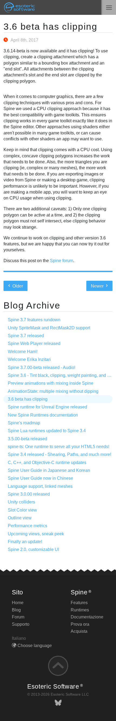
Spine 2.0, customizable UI (33, 549)
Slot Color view (22, 510)
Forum (18, 617)
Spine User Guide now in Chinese (40, 478)
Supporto (20, 624)
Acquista (79, 631)
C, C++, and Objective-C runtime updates (47, 462)
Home (17, 602)
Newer (98, 286)
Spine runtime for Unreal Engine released (47, 407)
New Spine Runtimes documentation (43, 415)
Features (79, 602)
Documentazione (87, 617)
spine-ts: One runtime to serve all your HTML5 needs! (58, 446)
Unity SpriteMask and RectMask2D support (49, 328)
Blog (16, 610)
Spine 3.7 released (26, 335)
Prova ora (80, 624)
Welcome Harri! (22, 351)
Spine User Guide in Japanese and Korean (49, 470)
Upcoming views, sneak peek (36, 534)
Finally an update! (25, 541)
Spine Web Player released (34, 343)
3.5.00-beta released (27, 438)
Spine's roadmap (24, 423)
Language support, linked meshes (40, 486)
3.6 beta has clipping (50, 26)
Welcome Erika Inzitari (29, 359)
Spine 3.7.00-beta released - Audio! (41, 367)
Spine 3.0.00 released (29, 494)
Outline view (20, 518)
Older (17, 286)
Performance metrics (27, 525)
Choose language (35, 645)
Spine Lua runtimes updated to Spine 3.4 (47, 430)
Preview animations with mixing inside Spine (50, 383)
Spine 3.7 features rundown (34, 319)
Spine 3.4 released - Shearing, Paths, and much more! (59, 454)
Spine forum (61, 260)
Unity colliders (21, 502)
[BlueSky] (58, 702)
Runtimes (80, 610)
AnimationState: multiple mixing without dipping (53, 391)
